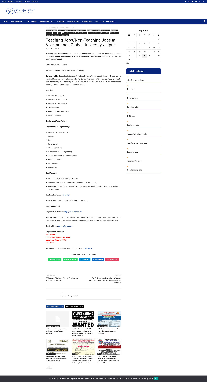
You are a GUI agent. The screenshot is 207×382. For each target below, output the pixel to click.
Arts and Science (47, 21)
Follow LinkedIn (98, 259)
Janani (50, 49)
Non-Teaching (76, 33)
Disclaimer (27, 1)
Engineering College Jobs (93, 30)
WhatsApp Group (54, 259)
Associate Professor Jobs (79, 30)
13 (145, 47)
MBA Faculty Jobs (66, 33)
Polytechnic (32, 21)
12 (139, 47)
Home (3, 1)
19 (139, 52)
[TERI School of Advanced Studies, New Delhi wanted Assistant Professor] (109, 319)
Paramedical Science (94, 33)
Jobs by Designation (52, 27)
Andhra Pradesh (51, 353)
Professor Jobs (104, 33)
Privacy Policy (18, 1)
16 (159, 47)
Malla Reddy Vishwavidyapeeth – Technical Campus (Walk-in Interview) (56, 331)
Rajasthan (49, 33)
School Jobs (87, 21)
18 (134, 52)
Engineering (16, 21)
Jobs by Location (114, 33)
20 (145, 52)
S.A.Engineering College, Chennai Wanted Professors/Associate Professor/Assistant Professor (105, 280)
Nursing (60, 21)
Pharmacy (84, 33)
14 (149, 47)
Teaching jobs (64, 35)
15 (154, 47)
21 (149, 52)
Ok (156, 379)
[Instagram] (189, 1)
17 (129, 52)
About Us (10, 1)
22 (154, 52)
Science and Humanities (53, 35)
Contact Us (35, 1)
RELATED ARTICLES (55, 306)
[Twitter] (199, 1)
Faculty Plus (114, 30)
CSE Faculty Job (105, 30)
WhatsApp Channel (70, 259)
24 (129, 56)
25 (134, 56)
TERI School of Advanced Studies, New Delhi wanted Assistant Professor (108, 331)
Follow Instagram (112, 259)
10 (129, 47)
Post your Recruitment (105, 21)
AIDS (73, 353)
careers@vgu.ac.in (65, 226)
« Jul (127, 63)
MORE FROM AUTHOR (74, 306)
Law (59, 33)
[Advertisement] (83, 267)
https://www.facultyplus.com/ (69, 296)
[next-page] (50, 367)
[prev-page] (47, 367)
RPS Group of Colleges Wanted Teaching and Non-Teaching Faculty (62, 279)
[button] (204, 22)
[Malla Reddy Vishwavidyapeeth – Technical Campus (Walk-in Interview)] (57, 319)
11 (134, 47)
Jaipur (55, 33)
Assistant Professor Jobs (65, 30)
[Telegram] (196, 1)
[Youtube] (203, 1)
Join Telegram (84, 259)
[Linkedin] (192, 1)
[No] (204, 379)
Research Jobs (73, 21)
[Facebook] (185, 1)
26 (139, 56)
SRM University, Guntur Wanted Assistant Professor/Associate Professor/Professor (56, 359)
